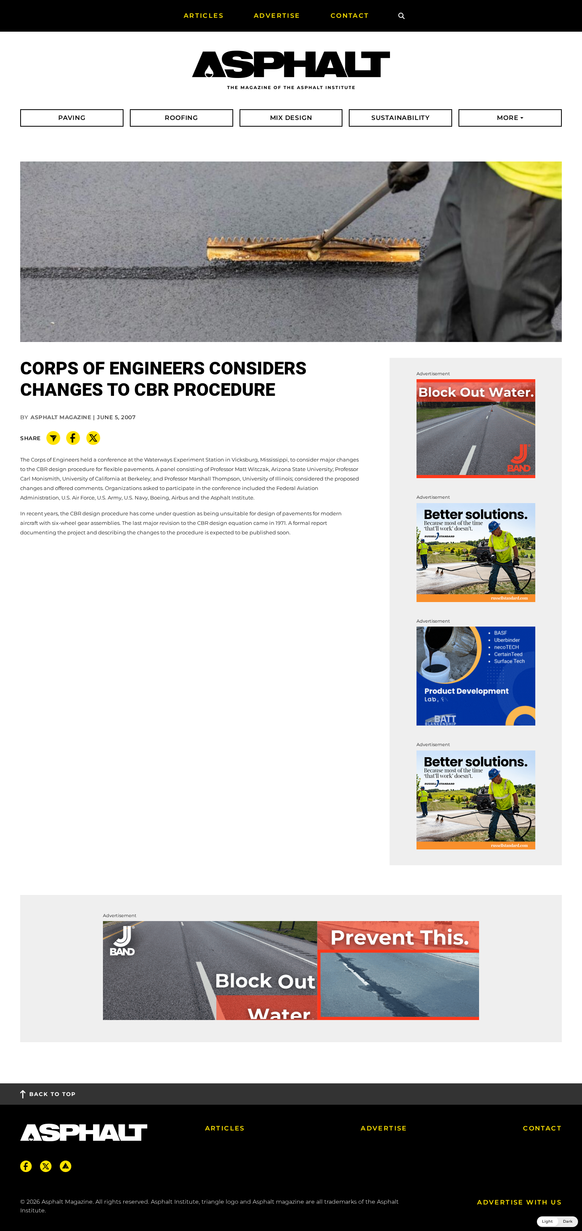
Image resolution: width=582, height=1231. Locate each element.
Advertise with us (519, 1202)
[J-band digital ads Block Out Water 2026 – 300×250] (476, 428)
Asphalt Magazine (60, 417)
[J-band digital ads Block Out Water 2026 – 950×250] (291, 970)
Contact (542, 1128)
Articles (225, 1128)
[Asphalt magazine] (291, 70)
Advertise (384, 1128)
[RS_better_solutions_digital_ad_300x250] (476, 552)
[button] (557, 1221)
